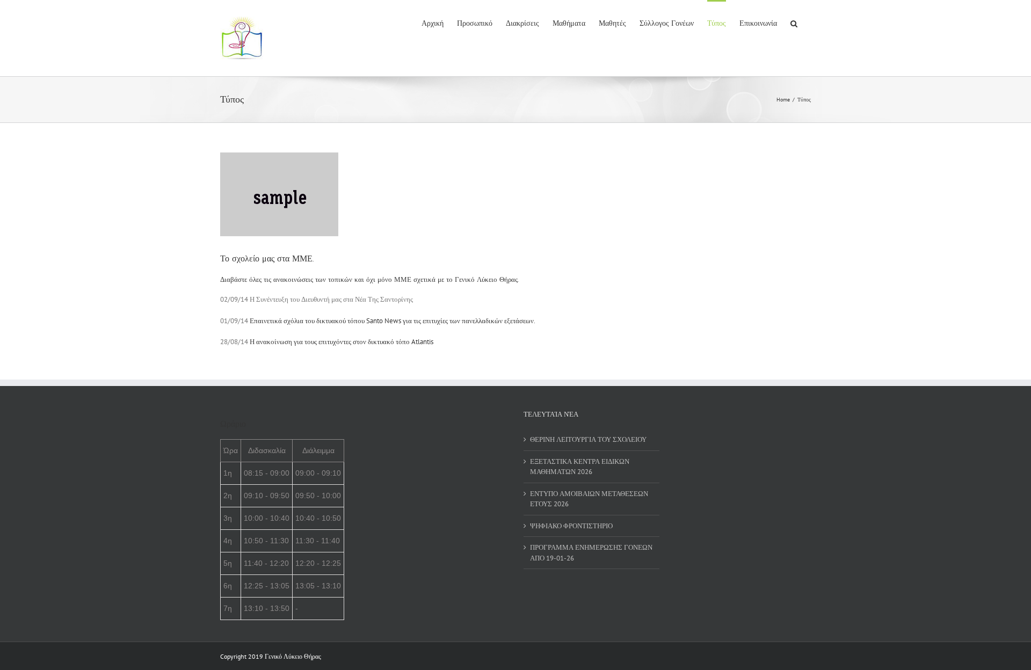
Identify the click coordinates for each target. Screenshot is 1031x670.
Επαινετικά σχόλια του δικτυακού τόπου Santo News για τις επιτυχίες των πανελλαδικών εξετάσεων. (392, 320)
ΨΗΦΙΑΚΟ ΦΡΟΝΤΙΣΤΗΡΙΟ (571, 525)
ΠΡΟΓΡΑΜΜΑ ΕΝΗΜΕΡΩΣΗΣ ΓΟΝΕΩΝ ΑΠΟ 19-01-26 (591, 553)
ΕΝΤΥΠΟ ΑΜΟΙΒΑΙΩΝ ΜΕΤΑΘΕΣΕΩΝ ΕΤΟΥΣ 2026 (589, 499)
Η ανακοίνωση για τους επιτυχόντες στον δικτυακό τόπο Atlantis (341, 341)
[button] (793, 22)
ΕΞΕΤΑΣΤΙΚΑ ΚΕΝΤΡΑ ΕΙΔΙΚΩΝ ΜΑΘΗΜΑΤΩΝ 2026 (579, 467)
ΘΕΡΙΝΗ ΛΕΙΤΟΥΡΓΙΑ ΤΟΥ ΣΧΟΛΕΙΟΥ (588, 439)
